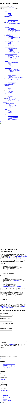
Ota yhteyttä (5, 395)
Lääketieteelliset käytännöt (21, 256)
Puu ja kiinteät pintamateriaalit (9, 366)
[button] (14, 402)
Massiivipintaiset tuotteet (16, 280)
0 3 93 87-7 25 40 (5, 379)
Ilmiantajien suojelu (7, 400)
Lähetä (2, 347)
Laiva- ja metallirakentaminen (9, 364)
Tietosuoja (5, 399)
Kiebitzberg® (3, 121)
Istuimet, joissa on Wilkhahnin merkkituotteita (12, 286)
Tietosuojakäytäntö (11, 344)
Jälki (3, 396)
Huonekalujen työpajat (7, 365)
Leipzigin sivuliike (6, 367)
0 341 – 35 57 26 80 (5, 390)
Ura (3, 368)
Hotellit (10, 257)
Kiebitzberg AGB (6, 397)
